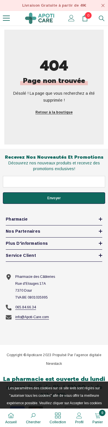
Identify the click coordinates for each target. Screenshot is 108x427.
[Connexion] (71, 18)
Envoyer (54, 198)
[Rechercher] (101, 18)
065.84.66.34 (25, 307)
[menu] (6, 18)
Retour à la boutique (54, 112)
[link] (33, 418)
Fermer (103, 5)
